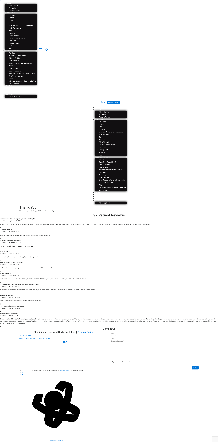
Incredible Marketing (56, 440)
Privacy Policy (85, 332)
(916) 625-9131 (26, 335)
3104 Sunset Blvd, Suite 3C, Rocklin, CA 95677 (36, 338)
